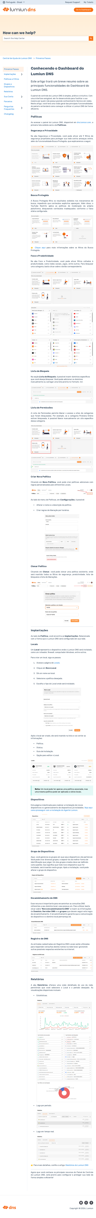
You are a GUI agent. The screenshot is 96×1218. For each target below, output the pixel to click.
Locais (57, 663)
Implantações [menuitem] (10, 74)
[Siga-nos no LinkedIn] (81, 1203)
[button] (22, 74)
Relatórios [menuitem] (8, 91)
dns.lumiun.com (84, 122)
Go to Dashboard (83, 10)
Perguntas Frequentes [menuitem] (9, 107)
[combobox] (46, 38)
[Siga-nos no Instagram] (86, 1203)
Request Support (72, 2)
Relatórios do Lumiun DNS (77, 1165)
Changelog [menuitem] (9, 114)
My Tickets (88, 2)
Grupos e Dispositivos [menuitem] (9, 85)
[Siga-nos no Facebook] (91, 1203)
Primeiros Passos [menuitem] (11, 69)
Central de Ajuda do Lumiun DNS (17, 58)
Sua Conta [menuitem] (8, 96)
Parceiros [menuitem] (8, 101)
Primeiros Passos (43, 58)
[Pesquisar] (91, 38)
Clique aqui (40, 248)
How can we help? (19, 33)
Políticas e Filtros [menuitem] (11, 79)
